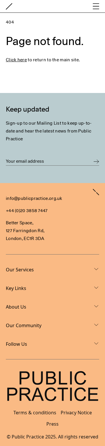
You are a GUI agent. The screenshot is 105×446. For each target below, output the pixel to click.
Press (52, 424)
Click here (16, 59)
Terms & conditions (34, 412)
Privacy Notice (76, 412)
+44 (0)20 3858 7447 (27, 210)
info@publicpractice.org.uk (34, 198)
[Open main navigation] (96, 6)
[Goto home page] (9, 6)
